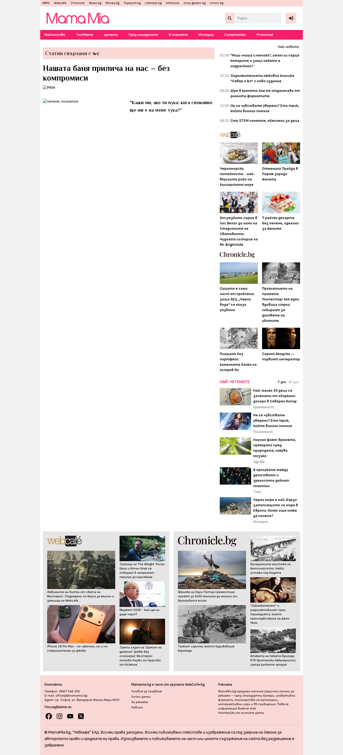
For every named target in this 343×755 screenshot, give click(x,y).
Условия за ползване (146, 691)
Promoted (265, 34)
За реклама (139, 702)
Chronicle (78, 3)
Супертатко (235, 34)
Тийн (257, 491)
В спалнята (178, 34)
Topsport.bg (132, 3)
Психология (263, 431)
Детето (111, 34)
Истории (206, 34)
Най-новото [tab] (288, 46)
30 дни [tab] (293, 382)
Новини (137, 707)
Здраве (259, 461)
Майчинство (54, 34)
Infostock (172, 3)
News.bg (95, 3)
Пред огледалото (143, 34)
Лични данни (141, 697)
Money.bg (112, 3)
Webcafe (60, 3)
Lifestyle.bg (153, 3)
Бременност (263, 407)
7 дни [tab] (282, 382)
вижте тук (247, 709)
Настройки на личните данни (241, 713)
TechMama (84, 34)
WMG (46, 3)
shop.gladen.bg (195, 3)
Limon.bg (216, 3)
